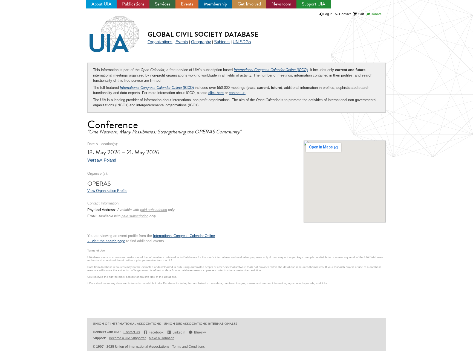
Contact (344, 14)
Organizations (160, 41)
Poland (110, 160)
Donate (376, 14)
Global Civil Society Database (203, 34)
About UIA (101, 4)
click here (216, 93)
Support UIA (313, 4)
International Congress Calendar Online (184, 236)
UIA (107, 31)
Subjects (222, 41)
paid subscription (153, 210)
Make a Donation (161, 338)
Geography (201, 41)
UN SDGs (242, 41)
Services (162, 4)
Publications (133, 4)
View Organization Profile (107, 191)
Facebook (156, 332)
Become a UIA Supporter (127, 338)
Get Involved (249, 4)
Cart (360, 14)
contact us (237, 93)
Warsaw (94, 160)
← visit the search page (106, 241)
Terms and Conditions (188, 347)
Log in (328, 14)
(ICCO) (271, 70)
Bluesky (200, 332)
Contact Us (131, 332)
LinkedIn (178, 332)
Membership (215, 4)
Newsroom (281, 4)
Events (187, 4)
